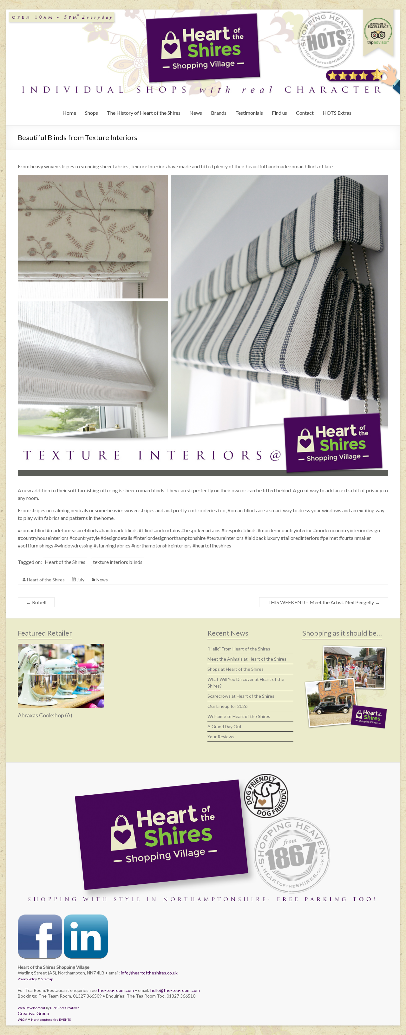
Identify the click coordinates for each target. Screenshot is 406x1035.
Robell (36, 602)
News (195, 113)
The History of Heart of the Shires (143, 113)
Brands (218, 113)
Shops (91, 113)
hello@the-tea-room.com (175, 990)
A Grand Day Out (224, 726)
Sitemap (47, 979)
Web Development (31, 1008)
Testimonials (249, 113)
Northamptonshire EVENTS (51, 1019)
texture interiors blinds (117, 562)
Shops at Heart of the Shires (235, 669)
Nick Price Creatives (64, 1008)
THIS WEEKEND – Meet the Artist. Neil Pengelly (323, 602)
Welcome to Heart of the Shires (238, 716)
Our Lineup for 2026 (227, 706)
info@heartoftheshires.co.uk (149, 972)
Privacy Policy (27, 979)
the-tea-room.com (116, 990)
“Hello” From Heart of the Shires (238, 648)
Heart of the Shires (65, 562)
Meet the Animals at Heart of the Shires (246, 659)
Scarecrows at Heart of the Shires (240, 696)
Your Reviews (220, 736)
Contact (305, 113)
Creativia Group (33, 1013)
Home (69, 113)
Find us (279, 113)
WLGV (22, 1019)
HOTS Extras (337, 113)
